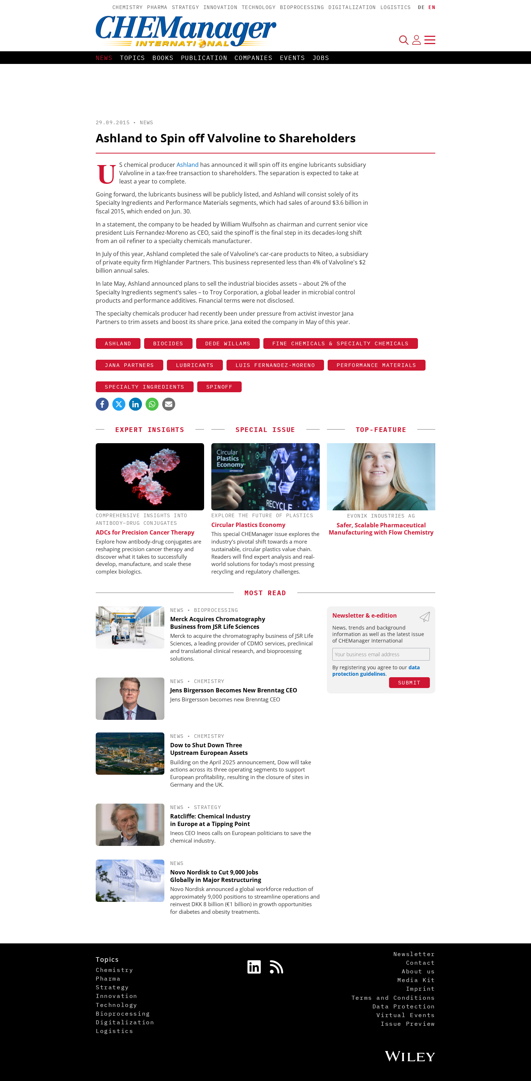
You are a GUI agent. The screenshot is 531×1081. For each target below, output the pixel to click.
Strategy (185, 7)
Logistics (395, 7)
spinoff (219, 386)
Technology (259, 7)
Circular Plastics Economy (248, 525)
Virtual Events (405, 1015)
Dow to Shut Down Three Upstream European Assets (209, 749)
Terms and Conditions (393, 997)
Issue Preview (408, 1023)
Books (163, 58)
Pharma (157, 7)
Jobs (320, 58)
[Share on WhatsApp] (152, 404)
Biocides (168, 343)
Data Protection (403, 1006)
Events (292, 58)
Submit (409, 682)
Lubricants (195, 365)
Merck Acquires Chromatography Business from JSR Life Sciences (217, 623)
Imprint (420, 988)
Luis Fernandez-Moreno (275, 365)
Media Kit (416, 979)
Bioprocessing (302, 7)
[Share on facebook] (102, 404)
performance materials (376, 365)
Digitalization (352, 7)
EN (431, 7)
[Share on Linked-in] (135, 404)
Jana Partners (129, 365)
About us (418, 971)
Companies (253, 58)
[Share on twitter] (118, 404)
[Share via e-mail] (168, 404)
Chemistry (127, 7)
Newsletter (414, 953)
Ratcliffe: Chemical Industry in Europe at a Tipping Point (210, 820)
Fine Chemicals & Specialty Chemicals (340, 343)
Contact (420, 962)
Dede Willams (228, 343)
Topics (132, 58)
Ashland (188, 165)
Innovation (220, 7)
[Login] (416, 40)
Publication (204, 58)
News (104, 58)
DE (421, 7)
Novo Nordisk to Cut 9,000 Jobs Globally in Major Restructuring (215, 876)
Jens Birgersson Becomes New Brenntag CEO (233, 690)
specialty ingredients (145, 386)
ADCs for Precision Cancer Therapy (145, 532)
